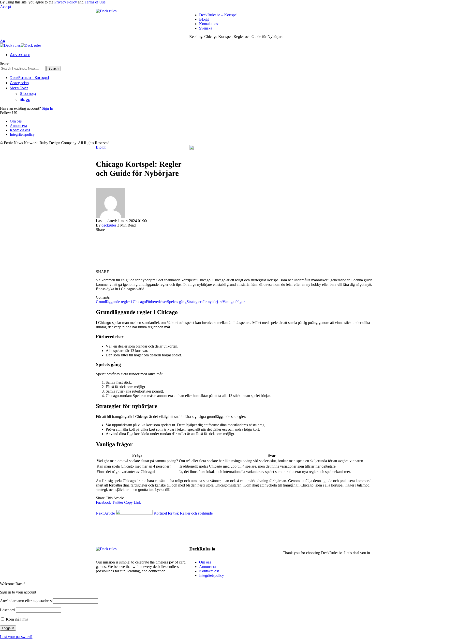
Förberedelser (156, 302)
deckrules (109, 225)
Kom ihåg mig (16, 619)
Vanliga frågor (233, 302)
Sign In (47, 108)
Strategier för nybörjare (204, 302)
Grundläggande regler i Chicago (121, 302)
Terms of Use (95, 2)
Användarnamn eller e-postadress (26, 601)
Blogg (100, 147)
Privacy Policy (65, 2)
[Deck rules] (20, 45)
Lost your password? (16, 637)
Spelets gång (177, 302)
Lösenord (7, 610)
